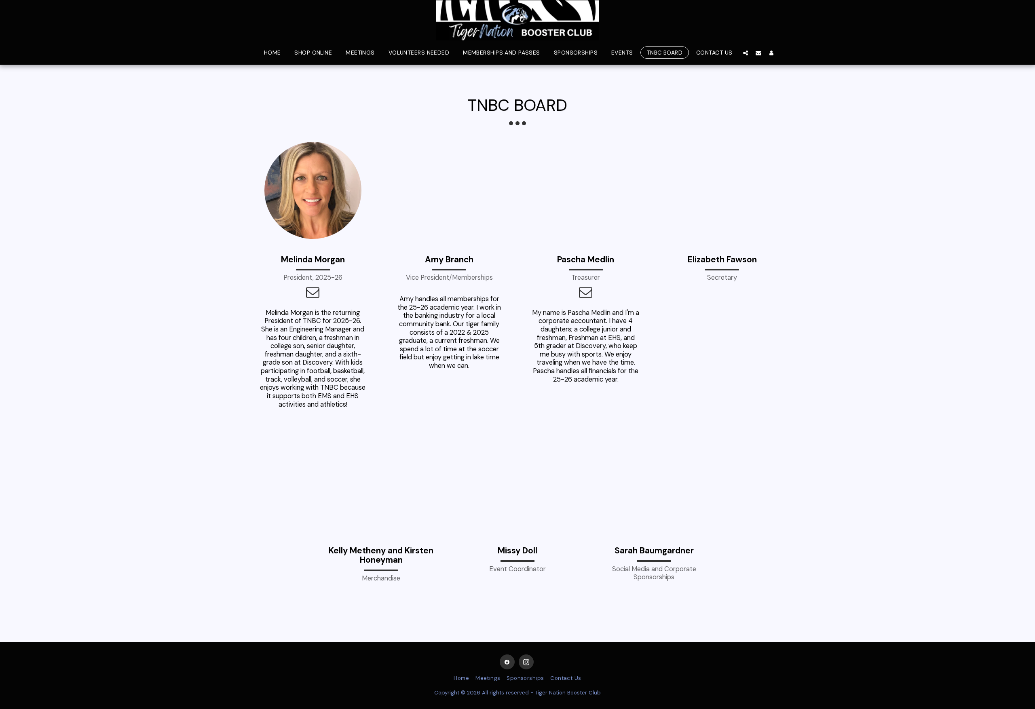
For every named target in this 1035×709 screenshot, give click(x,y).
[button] (745, 53)
